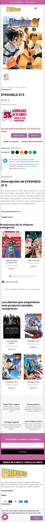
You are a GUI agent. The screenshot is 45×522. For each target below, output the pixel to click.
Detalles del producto (11, 212)
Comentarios (7, 217)
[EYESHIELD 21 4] (12, 366)
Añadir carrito (19, 135)
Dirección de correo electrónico (21, 152)
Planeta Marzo (33, 385)
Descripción (6, 177)
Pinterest (26, 152)
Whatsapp (30, 152)
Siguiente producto (42, 88)
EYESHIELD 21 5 (33, 382)
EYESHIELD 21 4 (12, 382)
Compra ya (34, 135)
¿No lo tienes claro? (33, 421)
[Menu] (2, 9)
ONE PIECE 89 (33, 260)
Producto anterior (36, 88)
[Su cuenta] (39, 9)
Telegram (34, 152)
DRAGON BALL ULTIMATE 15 (11, 261)
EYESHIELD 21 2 (33, 341)
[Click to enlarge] (5, 66)
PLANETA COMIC (12, 265)
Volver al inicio (39, 88)
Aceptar (36, 518)
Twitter (17, 152)
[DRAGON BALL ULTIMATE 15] (11, 244)
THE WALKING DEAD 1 (12, 342)
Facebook (13, 152)
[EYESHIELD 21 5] (33, 366)
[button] (15, 2)
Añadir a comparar (11, 141)
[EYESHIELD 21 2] (33, 326)
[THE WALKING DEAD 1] (12, 326)
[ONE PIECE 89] (33, 244)
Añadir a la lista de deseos (32, 141)
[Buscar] (31, 9)
